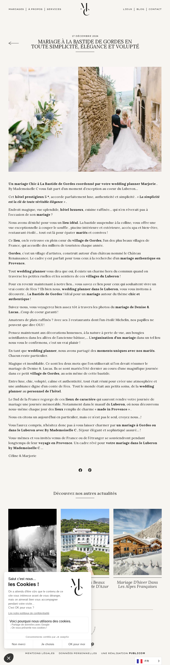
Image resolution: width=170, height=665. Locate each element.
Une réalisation (123, 653)
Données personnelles (78, 653)
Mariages (16, 9)
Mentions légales (40, 653)
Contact (155, 9)
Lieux (127, 9)
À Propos (35, 9)
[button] (13, 119)
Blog (140, 9)
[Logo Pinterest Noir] (92, 644)
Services (54, 9)
